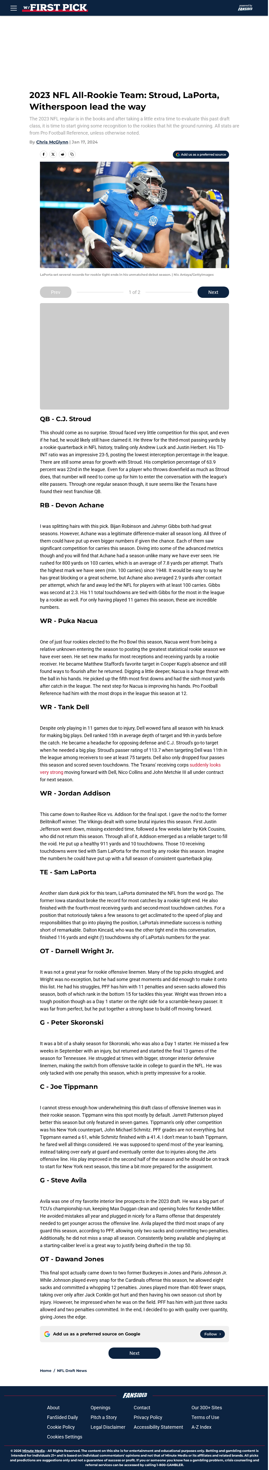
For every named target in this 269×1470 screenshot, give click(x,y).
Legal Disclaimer (108, 1427)
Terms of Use (205, 1417)
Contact (142, 1407)
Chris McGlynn (52, 142)
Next (213, 292)
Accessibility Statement (158, 1427)
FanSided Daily (62, 1417)
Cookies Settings (64, 1437)
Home (45, 1370)
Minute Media (33, 1451)
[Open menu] (14, 8)
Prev (55, 292)
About (53, 1407)
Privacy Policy (148, 1417)
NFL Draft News (72, 1370)
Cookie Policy (61, 1427)
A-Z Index (201, 1427)
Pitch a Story (104, 1417)
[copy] (72, 154)
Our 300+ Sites (207, 1407)
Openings (100, 1407)
